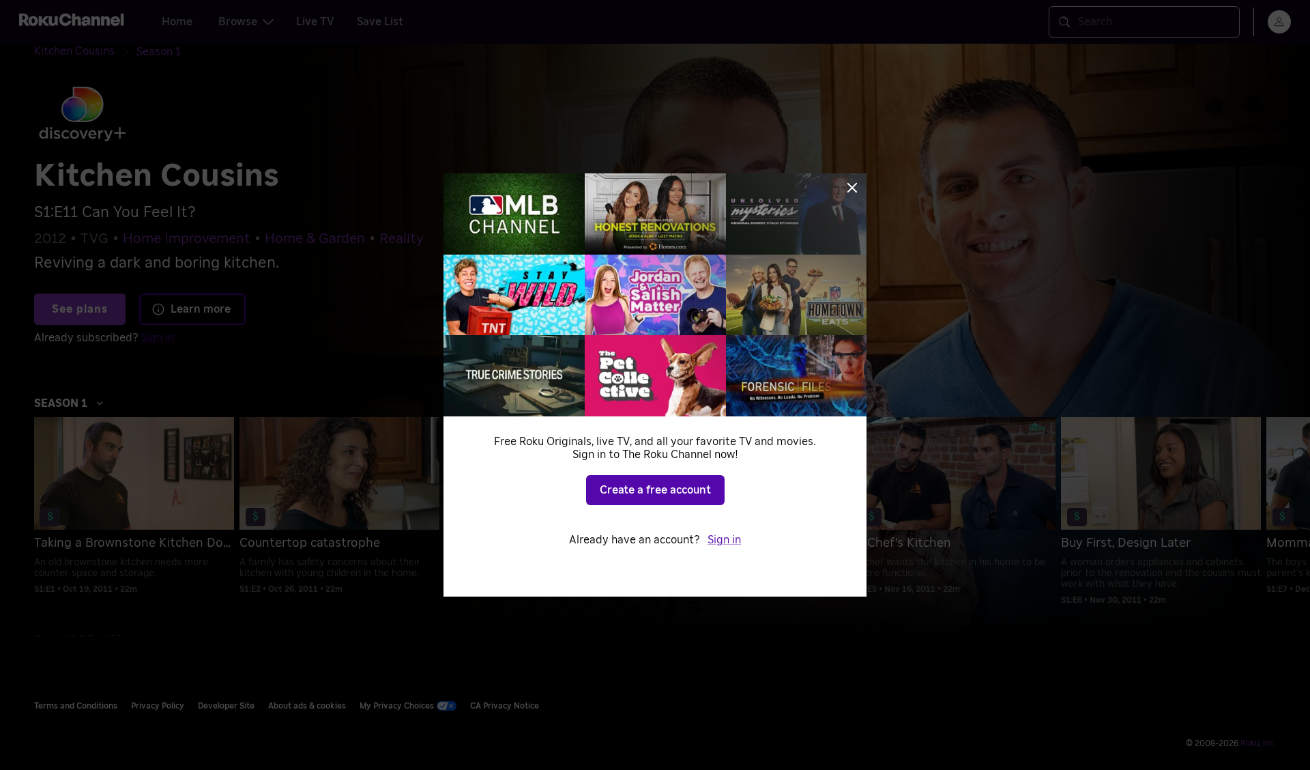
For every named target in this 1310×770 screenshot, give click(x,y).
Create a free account (655, 490)
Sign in (724, 539)
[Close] (852, 188)
